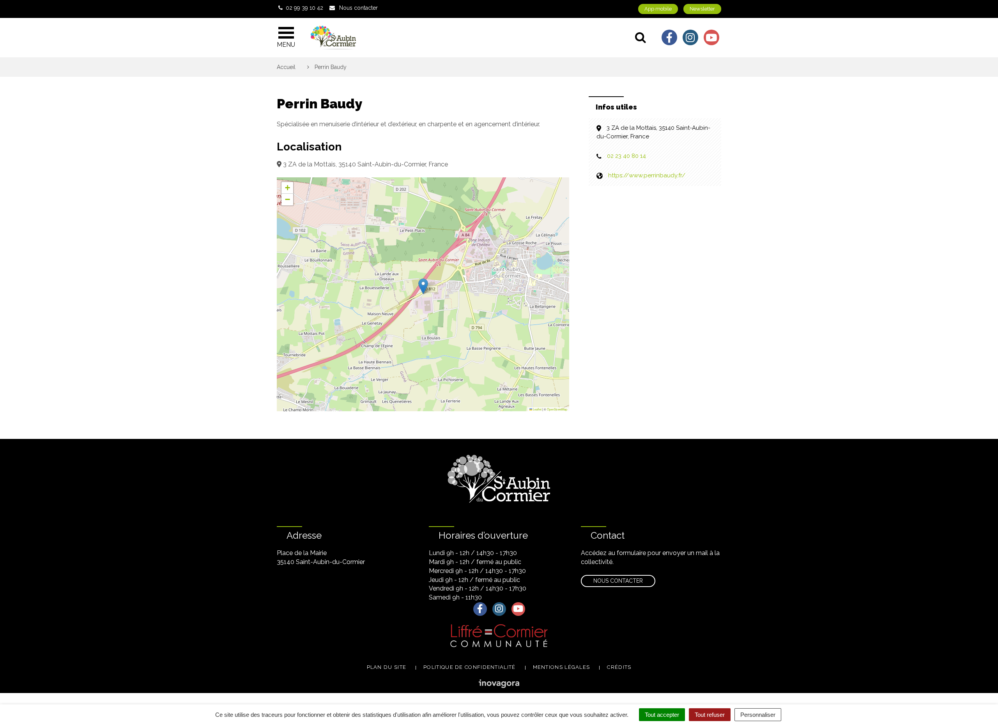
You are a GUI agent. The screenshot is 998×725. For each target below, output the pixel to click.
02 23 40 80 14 (626, 155)
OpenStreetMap (557, 409)
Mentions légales (561, 667)
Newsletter (702, 9)
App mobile (658, 9)
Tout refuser (710, 714)
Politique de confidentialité (469, 667)
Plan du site (387, 667)
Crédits (619, 667)
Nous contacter (618, 581)
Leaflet (536, 409)
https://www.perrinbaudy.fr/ (646, 175)
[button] (423, 286)
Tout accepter (662, 714)
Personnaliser (757, 714)
